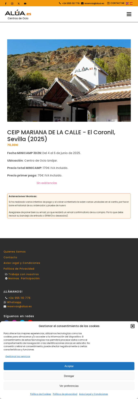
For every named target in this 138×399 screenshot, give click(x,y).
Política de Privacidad (19, 268)
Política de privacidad (65, 394)
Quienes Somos (15, 251)
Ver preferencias (69, 385)
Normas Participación (24, 278)
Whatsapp (14, 302)
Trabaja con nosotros (23, 274)
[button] (132, 326)
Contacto (10, 257)
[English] (127, 3)
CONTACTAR (117, 3)
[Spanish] (131, 3)
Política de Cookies (40, 394)
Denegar (69, 375)
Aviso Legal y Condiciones (93, 394)
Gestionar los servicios (17, 356)
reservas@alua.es (94, 3)
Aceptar (69, 366)
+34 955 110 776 (71, 3)
